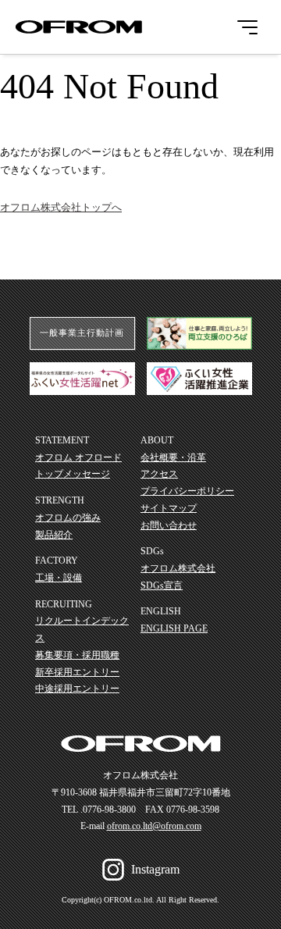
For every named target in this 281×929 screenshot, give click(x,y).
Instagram (155, 869)
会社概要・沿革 (173, 457)
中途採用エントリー (77, 688)
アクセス (159, 473)
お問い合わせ (168, 525)
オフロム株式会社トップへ (61, 207)
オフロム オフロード (78, 457)
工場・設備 (58, 577)
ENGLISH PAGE (174, 628)
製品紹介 (54, 534)
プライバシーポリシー (187, 491)
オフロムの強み (68, 517)
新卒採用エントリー (77, 672)
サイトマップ (168, 508)
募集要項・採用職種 (77, 655)
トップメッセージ (72, 473)
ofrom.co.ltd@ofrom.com (154, 825)
